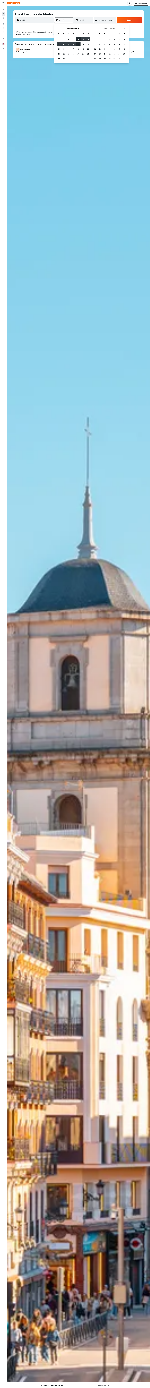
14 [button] (59, 49)
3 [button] (73, 39)
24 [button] (73, 54)
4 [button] (78, 39)
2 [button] (68, 39)
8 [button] (63, 44)
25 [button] (78, 54)
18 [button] (78, 49)
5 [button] (83, 39)
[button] (3, 3)
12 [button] (83, 44)
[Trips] (3, 38)
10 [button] (73, 44)
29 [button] (64, 59)
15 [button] (63, 49)
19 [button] (83, 49)
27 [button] (88, 54)
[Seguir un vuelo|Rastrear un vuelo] (3, 28)
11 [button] (78, 44)
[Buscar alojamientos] (3, 14)
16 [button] (68, 49)
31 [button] (119, 59)
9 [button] (68, 44)
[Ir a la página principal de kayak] (13, 3)
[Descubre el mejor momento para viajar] (3, 32)
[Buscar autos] (3, 18)
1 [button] (63, 39)
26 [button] (83, 54)
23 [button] (68, 54)
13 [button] (88, 44)
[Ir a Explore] (3, 24)
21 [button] (59, 54)
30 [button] (69, 59)
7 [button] (58, 44)
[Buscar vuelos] (3, 9)
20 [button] (88, 49)
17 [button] (73, 49)
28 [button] (59, 59)
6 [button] (88, 39)
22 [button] (64, 54)
